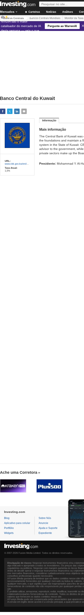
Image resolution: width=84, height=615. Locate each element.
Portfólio (9, 528)
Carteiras (34, 11)
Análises (67, 11)
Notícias (51, 11)
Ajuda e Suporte (48, 528)
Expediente (45, 533)
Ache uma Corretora (18, 472)
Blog (6, 518)
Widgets (9, 533)
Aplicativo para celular (17, 523)
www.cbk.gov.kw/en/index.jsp (20, 163)
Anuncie (43, 523)
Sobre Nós (45, 518)
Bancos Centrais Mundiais (45, 18)
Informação (49, 120)
